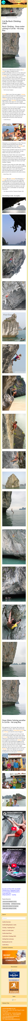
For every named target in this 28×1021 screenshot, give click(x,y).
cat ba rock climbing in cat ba (9, 901)
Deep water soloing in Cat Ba (9, 908)
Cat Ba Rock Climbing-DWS (9, 936)
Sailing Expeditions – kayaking (9, 894)
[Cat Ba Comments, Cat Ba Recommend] (14, 957)
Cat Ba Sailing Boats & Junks (9, 924)
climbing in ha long (15, 903)
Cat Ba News (5, 944)
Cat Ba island (16, 730)
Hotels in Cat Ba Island (7, 930)
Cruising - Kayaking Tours (8, 927)
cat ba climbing (6, 903)
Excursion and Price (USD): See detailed (11, 888)
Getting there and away (8, 939)
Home (3, 17)
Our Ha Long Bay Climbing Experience (11, 891)
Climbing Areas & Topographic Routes (11, 890)
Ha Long (4, 94)
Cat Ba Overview (6, 922)
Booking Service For (7, 942)
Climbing (4, 75)
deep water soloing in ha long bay (10, 906)
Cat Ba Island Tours (6, 893)
